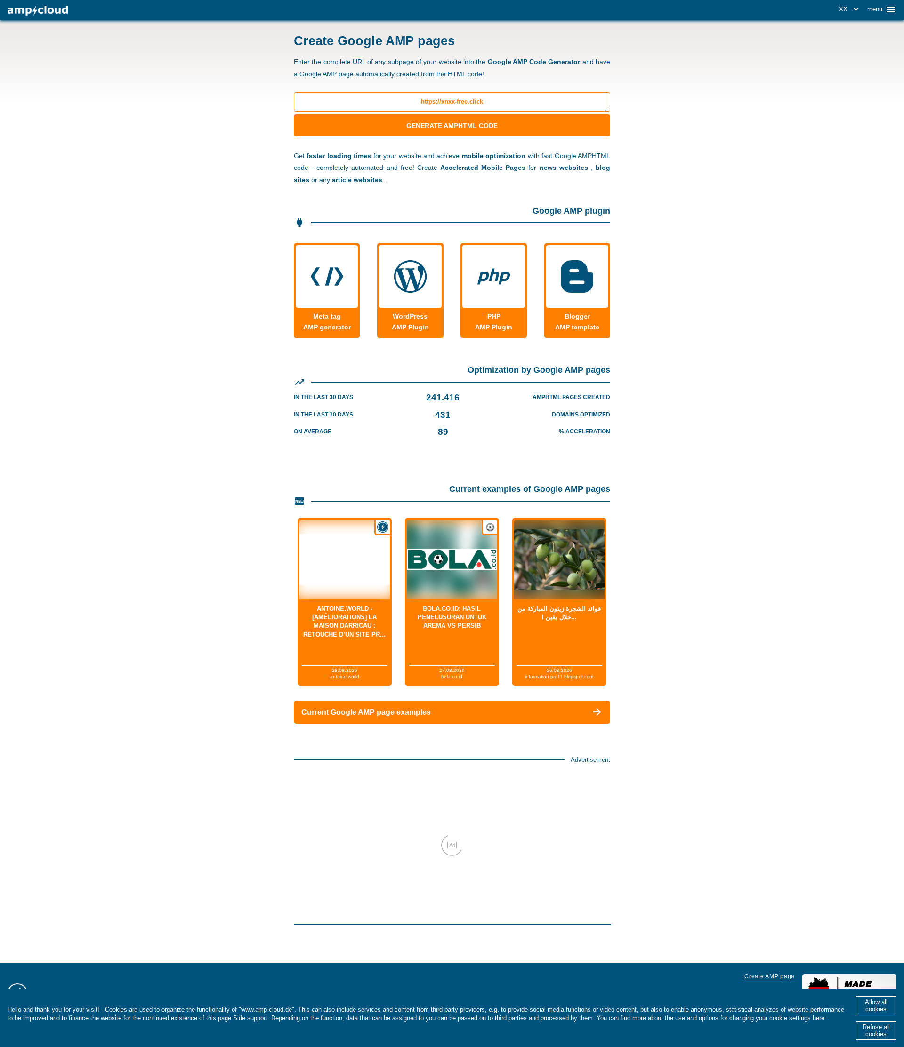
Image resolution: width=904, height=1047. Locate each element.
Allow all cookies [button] (876, 1006)
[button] (850, 9)
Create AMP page (769, 976)
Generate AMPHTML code (452, 125)
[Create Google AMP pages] (38, 11)
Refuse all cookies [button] (876, 1030)
